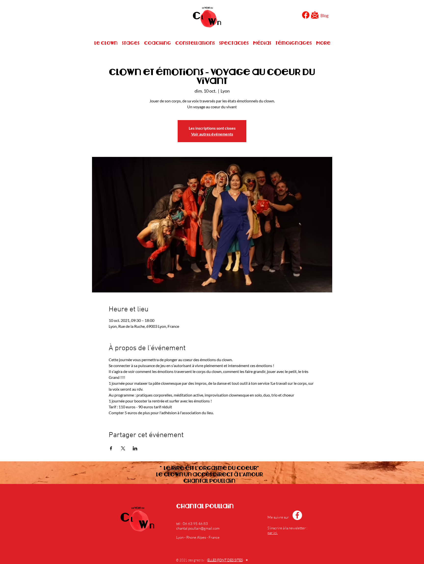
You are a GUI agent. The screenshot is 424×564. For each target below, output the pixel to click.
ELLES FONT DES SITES (225, 560)
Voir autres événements (212, 134)
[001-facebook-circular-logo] (305, 15)
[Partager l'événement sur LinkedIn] (135, 448)
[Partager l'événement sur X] (123, 448)
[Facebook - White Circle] (297, 515)
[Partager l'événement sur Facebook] (111, 448)
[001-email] (314, 15)
